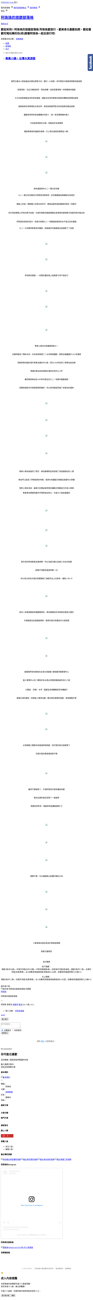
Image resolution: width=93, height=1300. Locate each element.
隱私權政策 (59, 1268)
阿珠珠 (3, 992)
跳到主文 (4, 24)
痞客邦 (15, 1005)
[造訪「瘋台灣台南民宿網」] (46, 1159)
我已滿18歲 (5, 1295)
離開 (13, 1295)
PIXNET (29, 1268)
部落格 (8, 46)
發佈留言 (5, 1033)
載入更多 (5, 1019)
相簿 (7, 43)
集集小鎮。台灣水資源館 (20, 58)
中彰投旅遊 (19, 1011)
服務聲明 (68, 1268)
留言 (20, 1005)
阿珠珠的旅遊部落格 (17, 17)
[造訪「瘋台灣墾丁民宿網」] (63, 1159)
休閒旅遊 (19, 39)
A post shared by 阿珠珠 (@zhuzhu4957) (31, 1235)
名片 (7, 49)
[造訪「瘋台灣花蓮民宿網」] (29, 1159)
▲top (3, 1015)
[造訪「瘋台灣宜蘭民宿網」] (11, 1159)
